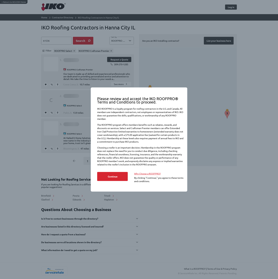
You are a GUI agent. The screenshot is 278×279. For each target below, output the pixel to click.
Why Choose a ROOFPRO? (147, 173)
